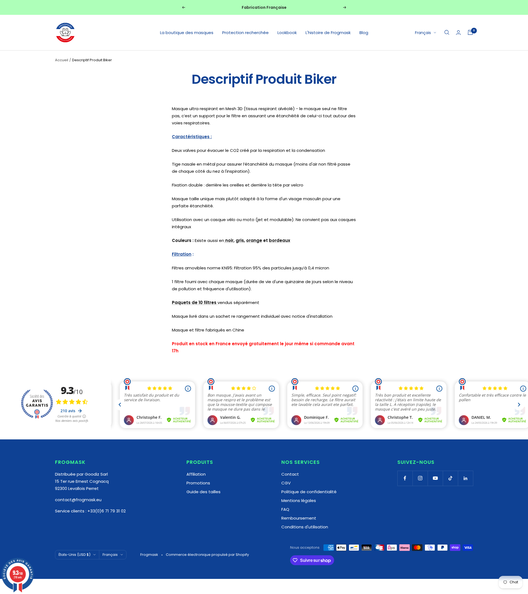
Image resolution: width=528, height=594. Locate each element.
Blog (363, 32)
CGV (286, 483)
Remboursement (298, 518)
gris (240, 240)
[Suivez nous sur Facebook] (405, 478)
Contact (290, 474)
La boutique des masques (186, 32)
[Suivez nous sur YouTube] (435, 478)
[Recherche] (446, 32)
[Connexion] (458, 32)
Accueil (61, 60)
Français (423, 32)
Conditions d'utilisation (304, 527)
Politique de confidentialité (309, 492)
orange (254, 240)
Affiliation (196, 474)
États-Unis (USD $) (74, 554)
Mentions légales (298, 500)
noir (228, 240)
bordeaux (279, 240)
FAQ (285, 509)
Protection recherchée (245, 32)
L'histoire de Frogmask (328, 32)
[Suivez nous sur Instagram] (420, 478)
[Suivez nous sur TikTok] (450, 478)
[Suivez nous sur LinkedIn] (465, 478)
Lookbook (287, 32)
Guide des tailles (203, 492)
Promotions (198, 483)
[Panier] (470, 32)
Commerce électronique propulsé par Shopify (207, 554)
